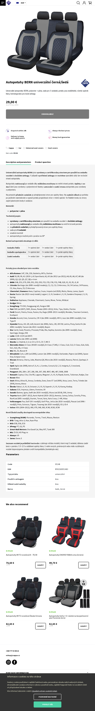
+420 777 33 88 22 (12, 651)
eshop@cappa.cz (13, 655)
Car (20, 148)
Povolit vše (47, 704)
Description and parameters (18, 162)
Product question (43, 162)
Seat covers (53, 148)
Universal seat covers (34, 148)
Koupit (40, 565)
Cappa (11, 148)
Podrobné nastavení (47, 697)
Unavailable (47, 114)
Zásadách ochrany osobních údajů (44, 691)
